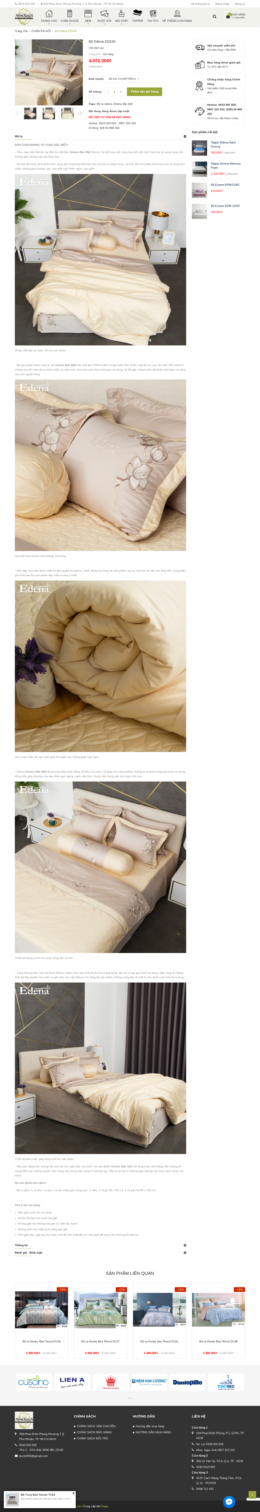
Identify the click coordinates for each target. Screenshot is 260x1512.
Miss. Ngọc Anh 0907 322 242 (215, 1450)
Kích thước (96, 78)
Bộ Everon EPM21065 (225, 184)
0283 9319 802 (205, 1467)
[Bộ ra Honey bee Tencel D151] (159, 1309)
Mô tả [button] (18, 136)
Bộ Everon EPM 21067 (225, 205)
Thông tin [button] (21, 1245)
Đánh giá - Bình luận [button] (28, 1252)
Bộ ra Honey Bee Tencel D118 (41, 1341)
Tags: (93, 103)
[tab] (100, 136)
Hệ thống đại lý (200, 3)
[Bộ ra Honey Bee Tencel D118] (41, 1309)
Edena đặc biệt (123, 103)
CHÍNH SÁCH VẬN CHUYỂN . (97, 1426)
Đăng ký (240, 3)
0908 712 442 (205, 1488)
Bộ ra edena (104, 103)
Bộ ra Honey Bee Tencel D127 (100, 1341)
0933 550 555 (26, 3)
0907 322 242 (127, 123)
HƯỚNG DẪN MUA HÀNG (153, 1432)
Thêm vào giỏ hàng (145, 91)
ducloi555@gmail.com (33, 1456)
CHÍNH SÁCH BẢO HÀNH (94, 1432)
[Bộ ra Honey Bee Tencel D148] (218, 1309)
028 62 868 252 (110, 127)
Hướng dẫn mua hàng (150, 1426)
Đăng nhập (222, 3)
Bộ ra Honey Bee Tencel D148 (218, 1341)
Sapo (104, 1506)
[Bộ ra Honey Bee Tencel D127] (100, 1309)
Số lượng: (95, 91)
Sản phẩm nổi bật (205, 132)
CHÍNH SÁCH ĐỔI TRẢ (92, 1438)
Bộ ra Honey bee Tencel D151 (159, 1341)
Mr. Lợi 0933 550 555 (209, 1444)
